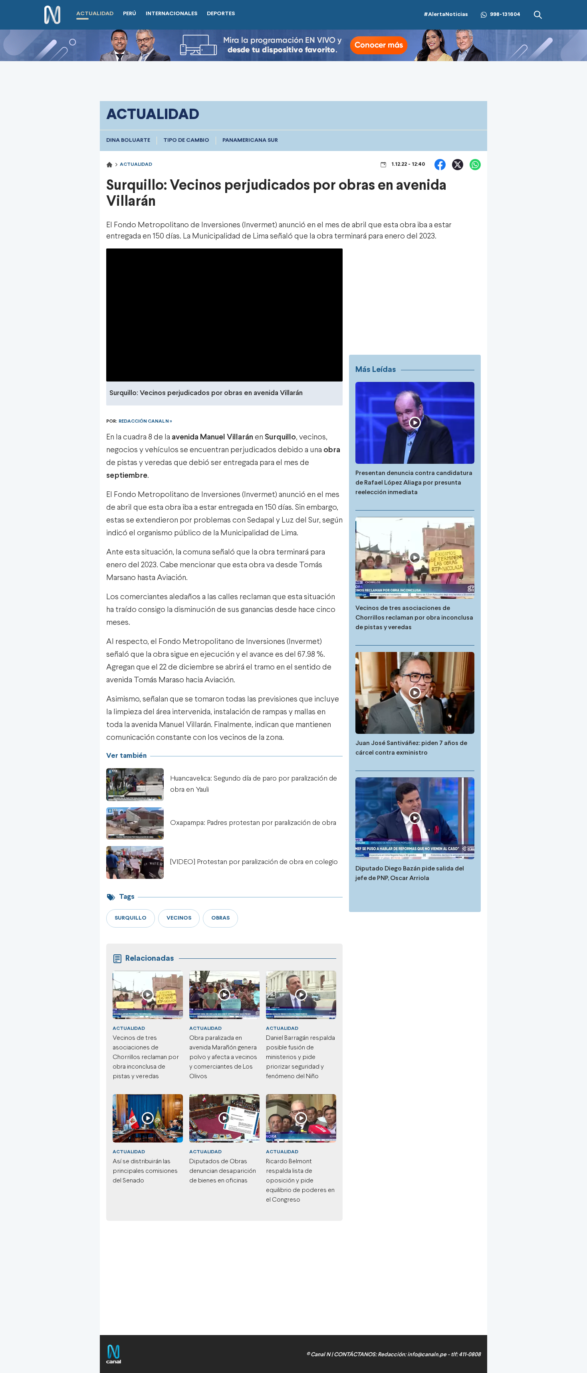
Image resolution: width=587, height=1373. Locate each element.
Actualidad (136, 164)
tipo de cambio (186, 140)
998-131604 (505, 14)
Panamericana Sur (250, 140)
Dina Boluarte (128, 140)
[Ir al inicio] (52, 15)
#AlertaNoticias (446, 14)
